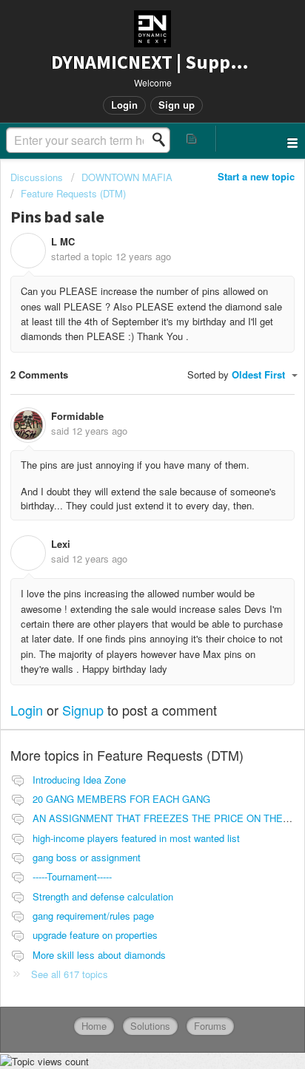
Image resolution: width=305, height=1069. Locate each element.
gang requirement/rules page (93, 916)
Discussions (36, 177)
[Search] (163, 139)
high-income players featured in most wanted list (136, 838)
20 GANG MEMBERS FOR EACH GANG (121, 799)
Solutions (150, 1026)
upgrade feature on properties (95, 935)
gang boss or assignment (87, 857)
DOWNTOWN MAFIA (126, 177)
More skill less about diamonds (99, 955)
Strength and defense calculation (103, 896)
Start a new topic (256, 176)
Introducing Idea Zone (79, 780)
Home (94, 1026)
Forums (210, 1026)
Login (26, 709)
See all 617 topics (69, 974)
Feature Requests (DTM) (73, 193)
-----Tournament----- (72, 876)
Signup (83, 709)
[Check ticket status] (192, 139)
